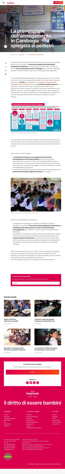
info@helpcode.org (8, 449)
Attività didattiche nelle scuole (33, 427)
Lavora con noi (55, 424)
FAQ (5, 422)
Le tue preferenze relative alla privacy (52, 464)
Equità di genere (30, 420)
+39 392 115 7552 (10, 446)
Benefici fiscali (7, 424)
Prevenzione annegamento (36, 54)
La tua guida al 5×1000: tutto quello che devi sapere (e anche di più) (45, 349)
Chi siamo (6, 414)
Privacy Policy (31, 464)
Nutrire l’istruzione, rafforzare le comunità (11, 320)
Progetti (28, 425)
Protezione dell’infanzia (32, 416)
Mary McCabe (5, 38)
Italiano (30, 396)
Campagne (55, 416)
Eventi (53, 418)
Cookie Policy (38, 464)
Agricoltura (29, 418)
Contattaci (6, 425)
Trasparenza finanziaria (9, 418)
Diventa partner (56, 420)
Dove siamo (7, 416)
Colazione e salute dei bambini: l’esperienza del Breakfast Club (44, 320)
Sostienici (54, 414)
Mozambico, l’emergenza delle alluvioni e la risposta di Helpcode (14, 349)
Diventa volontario (56, 422)
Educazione (29, 414)
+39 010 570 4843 (10, 444)
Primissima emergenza (31, 422)
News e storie (7, 420)
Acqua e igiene (30, 424)
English (35, 396)
